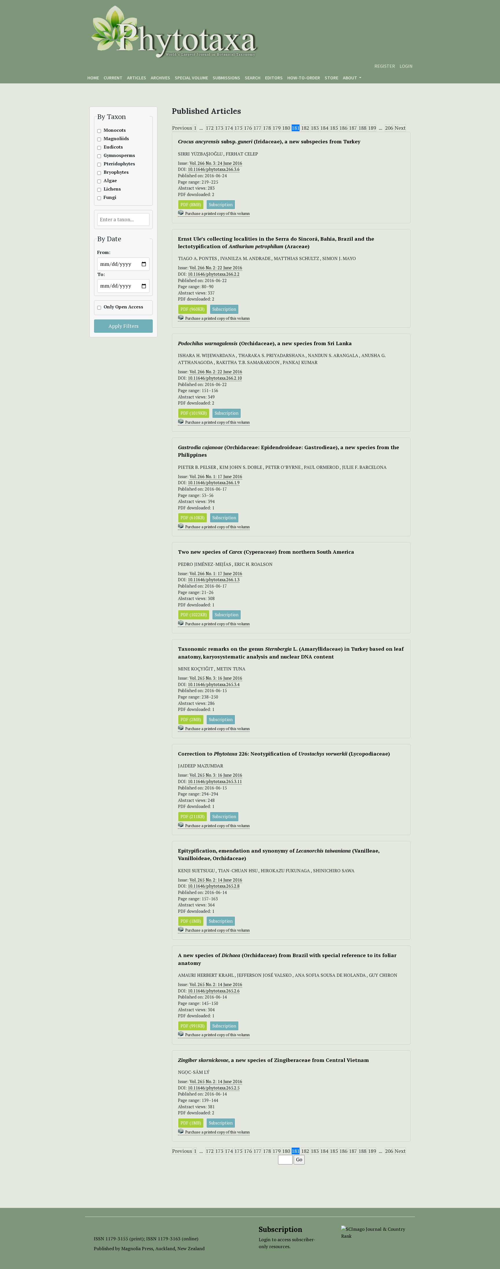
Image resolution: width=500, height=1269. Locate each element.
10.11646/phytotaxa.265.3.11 (215, 781)
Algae (110, 181)
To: (101, 274)
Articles (136, 78)
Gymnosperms (116, 155)
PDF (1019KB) (194, 413)
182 (305, 128)
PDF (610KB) (193, 517)
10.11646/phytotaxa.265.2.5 (214, 1088)
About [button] (350, 78)
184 (324, 128)
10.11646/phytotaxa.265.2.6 (214, 991)
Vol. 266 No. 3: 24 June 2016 (216, 163)
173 (219, 128)
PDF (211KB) (193, 816)
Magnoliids (116, 139)
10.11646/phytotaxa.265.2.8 (214, 886)
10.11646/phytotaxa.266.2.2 (214, 274)
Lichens (112, 189)
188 (362, 128)
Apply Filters (124, 326)
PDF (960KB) (193, 309)
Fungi (110, 197)
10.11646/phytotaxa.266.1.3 (214, 579)
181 (295, 128)
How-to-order (303, 78)
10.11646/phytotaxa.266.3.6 (214, 169)
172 (210, 128)
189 (372, 128)
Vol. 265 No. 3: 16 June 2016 (216, 678)
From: (103, 252)
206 (389, 128)
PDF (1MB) (191, 921)
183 (315, 128)
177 (257, 128)
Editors (274, 78)
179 (276, 128)
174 (229, 128)
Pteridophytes (116, 164)
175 (238, 128)
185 (334, 128)
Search (252, 78)
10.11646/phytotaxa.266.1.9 (214, 482)
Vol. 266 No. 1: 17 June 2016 (216, 476)
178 (267, 128)
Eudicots (113, 147)
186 (343, 128)
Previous (182, 128)
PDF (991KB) (193, 1026)
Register (384, 66)
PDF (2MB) (191, 719)
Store (331, 78)
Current (113, 78)
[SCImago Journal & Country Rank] (373, 1232)
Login (406, 66)
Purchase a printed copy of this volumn (217, 213)
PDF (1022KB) (194, 614)
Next (400, 128)
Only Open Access (116, 307)
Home (93, 78)
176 (248, 128)
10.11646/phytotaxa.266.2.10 (215, 378)
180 (286, 128)
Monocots (115, 130)
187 (353, 128)
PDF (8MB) (191, 204)
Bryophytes (116, 172)
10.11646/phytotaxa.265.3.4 (214, 684)
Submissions (226, 78)
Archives (160, 78)
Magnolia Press (137, 1248)
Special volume (191, 78)
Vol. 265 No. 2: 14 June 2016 (216, 880)
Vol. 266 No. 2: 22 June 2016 (216, 267)
